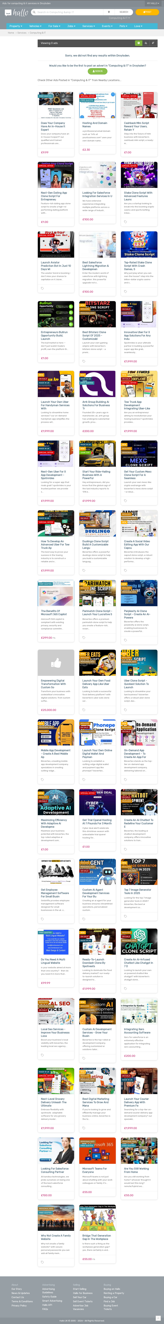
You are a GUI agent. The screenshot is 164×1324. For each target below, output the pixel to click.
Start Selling (79, 1289)
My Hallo (152, 3)
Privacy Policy (19, 1305)
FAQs (45, 1309)
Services (21, 33)
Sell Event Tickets (83, 1301)
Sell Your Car (79, 1297)
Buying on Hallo (112, 1289)
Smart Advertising (52, 1300)
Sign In (98, 71)
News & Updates (21, 1293)
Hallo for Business (83, 1293)
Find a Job (109, 1301)
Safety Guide (49, 1296)
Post (148, 12)
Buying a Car (110, 1297)
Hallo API (47, 1305)
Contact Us (18, 1297)
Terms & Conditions (22, 1301)
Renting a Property (114, 1293)
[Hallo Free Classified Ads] (17, 12)
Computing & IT (38, 33)
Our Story (17, 1289)
